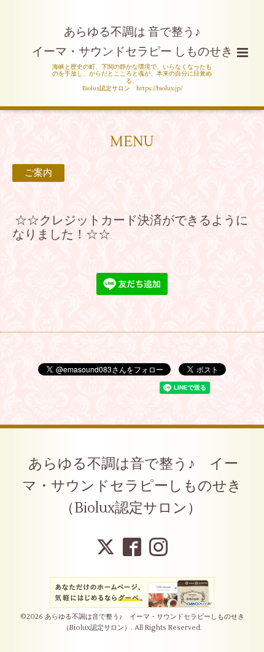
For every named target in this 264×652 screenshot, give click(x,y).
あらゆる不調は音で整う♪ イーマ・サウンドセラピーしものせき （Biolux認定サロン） (139, 486)
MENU (132, 141)
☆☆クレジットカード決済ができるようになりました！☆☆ (130, 227)
